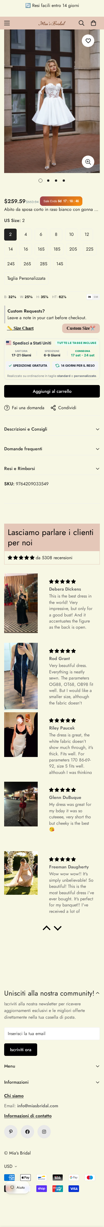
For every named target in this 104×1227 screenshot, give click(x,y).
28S (43, 264)
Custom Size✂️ (81, 328)
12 (87, 234)
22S (89, 249)
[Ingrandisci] (88, 162)
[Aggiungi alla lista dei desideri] (88, 40)
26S (27, 264)
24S (11, 264)
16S (41, 249)
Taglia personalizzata (26, 278)
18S (57, 249)
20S (73, 249)
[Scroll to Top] (94, 1197)
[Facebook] (27, 1131)
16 (26, 249)
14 (10, 249)
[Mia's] (52, 23)
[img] (21, 557)
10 (71, 234)
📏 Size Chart (20, 328)
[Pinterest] (10, 1131)
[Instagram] (44, 1131)
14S (59, 264)
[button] (93, 23)
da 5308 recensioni (54, 557)
